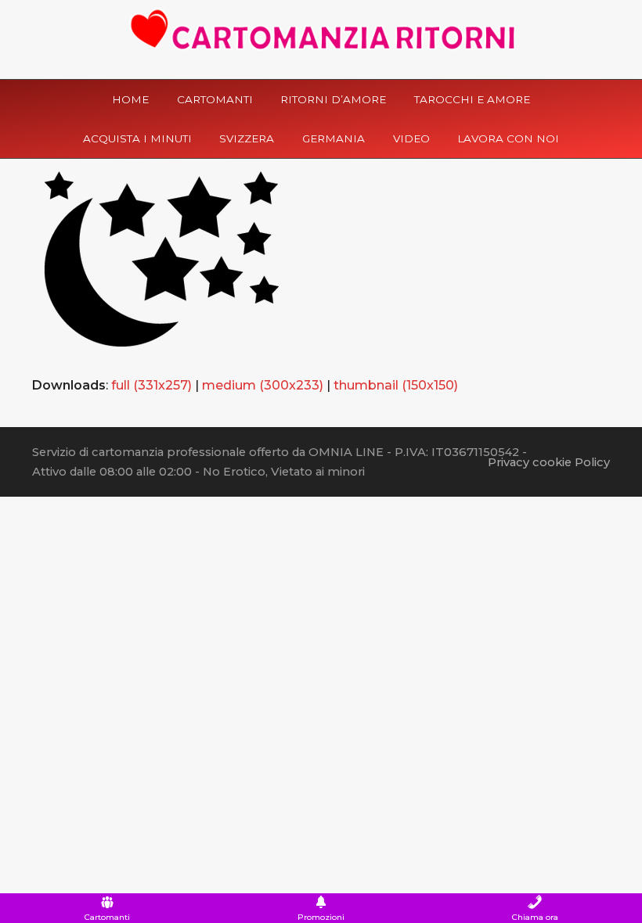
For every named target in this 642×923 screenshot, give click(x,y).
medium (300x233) (262, 385)
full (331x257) (151, 385)
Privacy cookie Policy (549, 462)
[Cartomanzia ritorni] (321, 29)
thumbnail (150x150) (396, 385)
